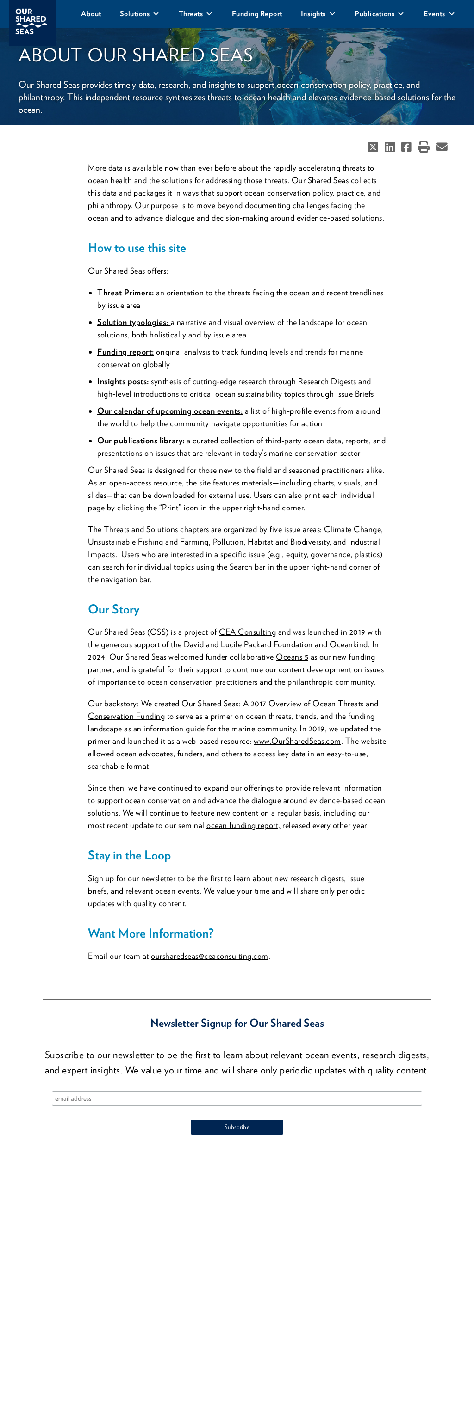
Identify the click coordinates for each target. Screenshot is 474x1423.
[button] (424, 148)
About (91, 13)
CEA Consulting (247, 632)
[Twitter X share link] (374, 148)
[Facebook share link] (407, 148)
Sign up (101, 878)
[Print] (424, 148)
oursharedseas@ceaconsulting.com (209, 956)
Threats (191, 13)
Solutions (135, 13)
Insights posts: (123, 381)
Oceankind (349, 644)
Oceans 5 (292, 657)
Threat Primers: (126, 292)
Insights (313, 13)
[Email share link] (442, 148)
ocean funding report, (243, 825)
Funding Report (257, 13)
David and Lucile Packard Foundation (248, 644)
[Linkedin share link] (390, 148)
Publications (374, 13)
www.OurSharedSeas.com (297, 741)
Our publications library (139, 440)
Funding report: (125, 351)
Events (434, 13)
